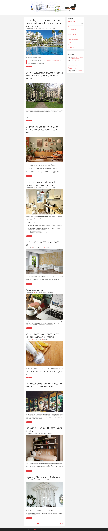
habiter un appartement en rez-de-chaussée (50, 60)
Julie (36, 28)
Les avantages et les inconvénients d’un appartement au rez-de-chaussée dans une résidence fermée (44, 23)
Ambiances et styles (39, 247)
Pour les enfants (75, 47)
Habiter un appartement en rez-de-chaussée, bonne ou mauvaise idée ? (41, 183)
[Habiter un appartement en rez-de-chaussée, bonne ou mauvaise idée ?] (44, 201)
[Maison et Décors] (54, 6)
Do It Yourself (38, 339)
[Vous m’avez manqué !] (44, 307)
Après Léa (28, 110)
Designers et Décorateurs (75, 29)
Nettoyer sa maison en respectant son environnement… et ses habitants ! (42, 335)
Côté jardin (75, 26)
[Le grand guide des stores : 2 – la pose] (44, 494)
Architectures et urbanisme (43, 28)
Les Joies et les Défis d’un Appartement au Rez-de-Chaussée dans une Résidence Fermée (44, 75)
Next (60, 523)
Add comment (52, 28)
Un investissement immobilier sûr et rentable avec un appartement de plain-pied (43, 129)
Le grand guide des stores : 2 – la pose (43, 477)
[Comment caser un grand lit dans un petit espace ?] (44, 448)
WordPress (43, 529)
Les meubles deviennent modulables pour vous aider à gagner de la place (44, 385)
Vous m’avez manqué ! (35, 290)
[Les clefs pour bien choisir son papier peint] (44, 261)
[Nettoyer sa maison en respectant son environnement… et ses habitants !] (44, 353)
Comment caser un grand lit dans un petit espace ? (44, 429)
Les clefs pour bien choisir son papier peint (42, 243)
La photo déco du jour (75, 37)
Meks (35, 529)
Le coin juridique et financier (75, 39)
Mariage (75, 42)
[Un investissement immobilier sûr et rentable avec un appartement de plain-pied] (44, 149)
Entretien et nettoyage (75, 34)
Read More (29, 66)
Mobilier (75, 44)
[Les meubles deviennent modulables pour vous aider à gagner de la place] (44, 401)
